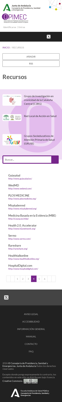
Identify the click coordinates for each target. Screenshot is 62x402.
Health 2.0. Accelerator (22, 225)
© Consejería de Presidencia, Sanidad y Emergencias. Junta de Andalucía (25, 364)
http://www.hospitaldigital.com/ (23, 268)
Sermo (12, 235)
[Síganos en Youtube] (57, 36)
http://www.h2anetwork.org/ (22, 228)
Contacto (31, 344)
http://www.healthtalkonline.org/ (23, 259)
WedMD (13, 185)
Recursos (18, 47)
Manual (31, 336)
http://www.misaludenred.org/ (22, 208)
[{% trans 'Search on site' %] (60, 36)
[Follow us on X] (48, 36)
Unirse (21, 27)
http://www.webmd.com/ (20, 188)
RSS (31, 63)
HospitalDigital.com (20, 265)
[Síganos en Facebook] (53, 36)
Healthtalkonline (18, 255)
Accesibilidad (31, 321)
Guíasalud (14, 175)
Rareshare (14, 245)
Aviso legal (31, 314)
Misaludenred (16, 205)
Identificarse (9, 27)
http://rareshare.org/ (18, 248)
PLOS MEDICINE (18, 195)
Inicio (6, 47)
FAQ (31, 351)
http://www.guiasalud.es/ (20, 178)
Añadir (31, 56)
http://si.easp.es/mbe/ (18, 218)
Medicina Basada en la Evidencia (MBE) (32, 215)
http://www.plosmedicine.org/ (22, 198)
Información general (31, 329)
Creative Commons (12, 380)
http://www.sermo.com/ (19, 238)
